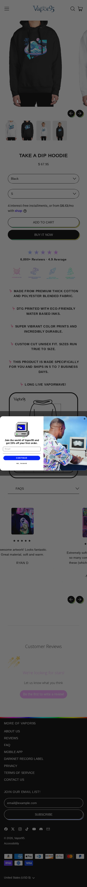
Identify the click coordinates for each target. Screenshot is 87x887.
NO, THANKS (22, 463)
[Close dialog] (84, 419)
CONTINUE (21, 458)
